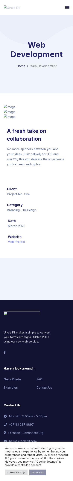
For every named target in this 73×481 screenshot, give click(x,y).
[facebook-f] (5, 352)
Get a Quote (12, 379)
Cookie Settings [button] (16, 472)
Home (20, 66)
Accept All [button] (38, 472)
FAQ (39, 379)
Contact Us (44, 387)
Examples (11, 387)
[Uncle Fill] (12, 7)
